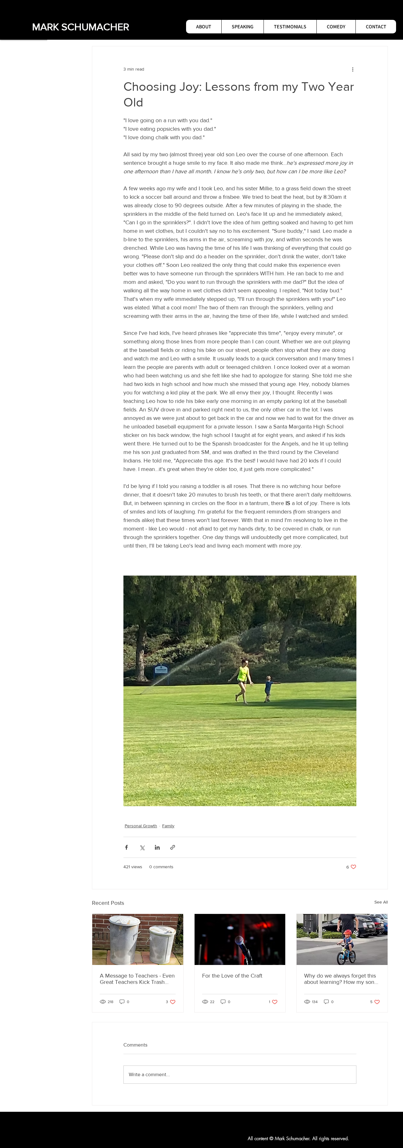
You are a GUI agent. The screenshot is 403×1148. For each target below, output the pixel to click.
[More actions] (352, 69)
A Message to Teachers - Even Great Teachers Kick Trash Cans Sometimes (137, 979)
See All (381, 901)
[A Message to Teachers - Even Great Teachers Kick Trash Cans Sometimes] (137, 939)
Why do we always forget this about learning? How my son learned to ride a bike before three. (340, 979)
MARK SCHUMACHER (80, 26)
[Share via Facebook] (126, 847)
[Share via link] (173, 847)
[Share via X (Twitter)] (142, 847)
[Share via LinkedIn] (157, 847)
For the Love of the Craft (232, 976)
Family (168, 825)
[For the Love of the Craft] (240, 939)
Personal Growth (141, 825)
